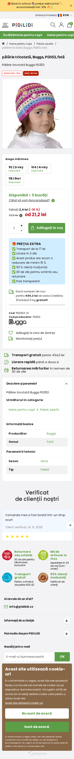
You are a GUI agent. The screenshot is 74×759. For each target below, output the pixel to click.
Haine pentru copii (20, 43)
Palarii (45, 470)
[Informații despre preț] (20, 215)
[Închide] (71, 5)
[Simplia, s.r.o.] (37, 753)
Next (70, 525)
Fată (50, 442)
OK (62, 656)
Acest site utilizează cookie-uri (24, 703)
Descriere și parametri (21, 383)
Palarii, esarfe (45, 43)
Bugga (51, 433)
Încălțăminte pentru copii (22, 35)
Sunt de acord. (37, 726)
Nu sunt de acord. (37, 713)
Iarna (44, 461)
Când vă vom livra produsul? (29, 200)
